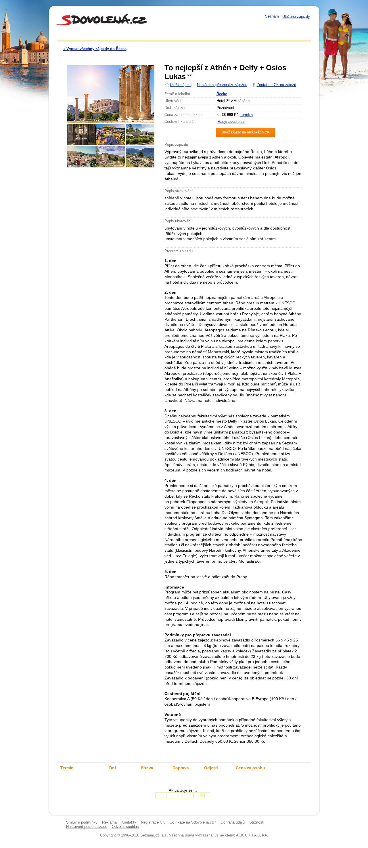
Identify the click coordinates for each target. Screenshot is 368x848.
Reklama (109, 822)
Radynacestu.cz (231, 121)
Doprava (180, 767)
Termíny (246, 114)
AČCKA (260, 835)
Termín (67, 767)
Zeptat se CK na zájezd (276, 85)
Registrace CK (153, 822)
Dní (112, 767)
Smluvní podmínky (81, 822)
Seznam (272, 16)
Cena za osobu (250, 767)
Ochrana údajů (233, 822)
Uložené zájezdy (296, 16)
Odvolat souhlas (125, 826)
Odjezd (211, 767)
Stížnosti (256, 822)
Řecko (221, 94)
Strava (147, 767)
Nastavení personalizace (86, 826)
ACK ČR (243, 835)
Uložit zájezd (180, 85)
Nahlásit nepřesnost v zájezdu (222, 85)
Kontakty (128, 822)
